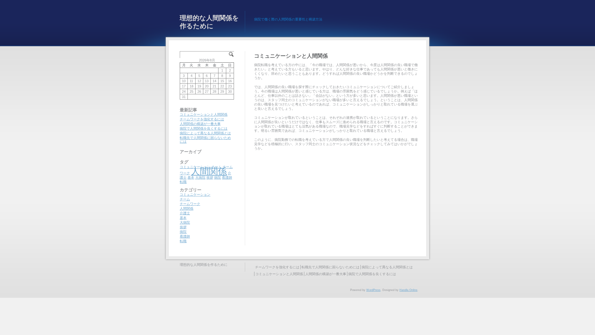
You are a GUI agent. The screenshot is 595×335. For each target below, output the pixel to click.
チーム (185, 199)
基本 (190, 177)
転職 (183, 182)
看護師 (227, 177)
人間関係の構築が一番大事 (200, 124)
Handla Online (408, 290)
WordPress (373, 290)
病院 (217, 177)
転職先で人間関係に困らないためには (330, 267)
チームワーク (190, 204)
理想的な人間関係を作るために (209, 21)
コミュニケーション (195, 194)
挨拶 (209, 177)
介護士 (185, 213)
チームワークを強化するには (202, 119)
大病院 (200, 177)
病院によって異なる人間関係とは (205, 133)
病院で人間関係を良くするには (203, 128)
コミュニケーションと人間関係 (203, 114)
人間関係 (209, 171)
